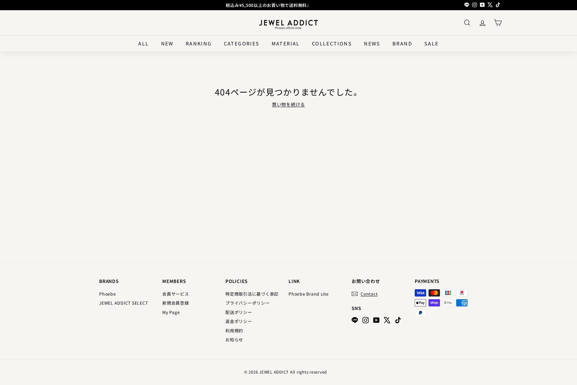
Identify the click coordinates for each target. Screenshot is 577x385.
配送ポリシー (238, 312)
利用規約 (234, 331)
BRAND (402, 43)
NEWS (372, 43)
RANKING (199, 43)
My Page (171, 312)
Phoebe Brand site (308, 294)
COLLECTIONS (332, 43)
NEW (167, 43)
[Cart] (497, 23)
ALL (143, 43)
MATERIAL (286, 43)
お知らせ (234, 340)
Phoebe (107, 294)
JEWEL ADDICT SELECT (123, 303)
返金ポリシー (238, 321)
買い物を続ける (288, 104)
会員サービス (175, 294)
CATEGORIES (242, 43)
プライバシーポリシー (247, 303)
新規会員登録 (175, 303)
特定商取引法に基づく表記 (252, 294)
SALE (431, 43)
